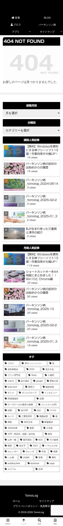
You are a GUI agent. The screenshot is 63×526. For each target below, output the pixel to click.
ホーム (16, 501)
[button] (56, 461)
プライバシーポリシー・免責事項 (31, 506)
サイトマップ (46, 501)
